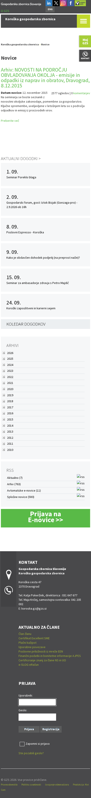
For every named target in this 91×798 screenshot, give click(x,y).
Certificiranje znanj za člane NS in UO (42, 660)
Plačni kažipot (27, 643)
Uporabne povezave (32, 647)
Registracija (50, 729)
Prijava (29, 729)
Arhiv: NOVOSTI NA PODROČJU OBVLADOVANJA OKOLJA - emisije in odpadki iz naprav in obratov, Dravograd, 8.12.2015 (45, 77)
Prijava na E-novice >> (45, 516)
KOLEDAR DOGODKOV (26, 324)
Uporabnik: (26, 695)
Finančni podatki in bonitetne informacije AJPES (50, 656)
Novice (45, 44)
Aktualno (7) (15, 478)
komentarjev (81, 93)
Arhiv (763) (14, 484)
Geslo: (23, 710)
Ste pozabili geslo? (31, 753)
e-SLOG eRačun (29, 665)
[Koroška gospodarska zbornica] (21, 3)
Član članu (25, 634)
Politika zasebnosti (31, 784)
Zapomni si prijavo (38, 744)
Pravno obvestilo (9, 784)
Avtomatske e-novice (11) (24, 490)
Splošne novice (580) (20, 497)
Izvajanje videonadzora (57, 784)
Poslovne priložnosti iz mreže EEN (41, 651)
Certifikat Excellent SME (34, 638)
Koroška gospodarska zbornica (20, 44)
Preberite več (10, 121)
